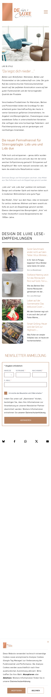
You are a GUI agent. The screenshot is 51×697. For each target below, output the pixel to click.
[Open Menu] (46, 12)
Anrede (7, 371)
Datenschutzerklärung (20, 681)
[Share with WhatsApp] (25, 441)
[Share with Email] (47, 441)
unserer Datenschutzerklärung (31, 412)
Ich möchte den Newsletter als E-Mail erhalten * (26, 393)
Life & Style (12, 20)
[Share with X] (36, 441)
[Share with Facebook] (14, 441)
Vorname (20, 371)
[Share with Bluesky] (3, 441)
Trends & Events (30, 20)
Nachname (37, 371)
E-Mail (7, 380)
